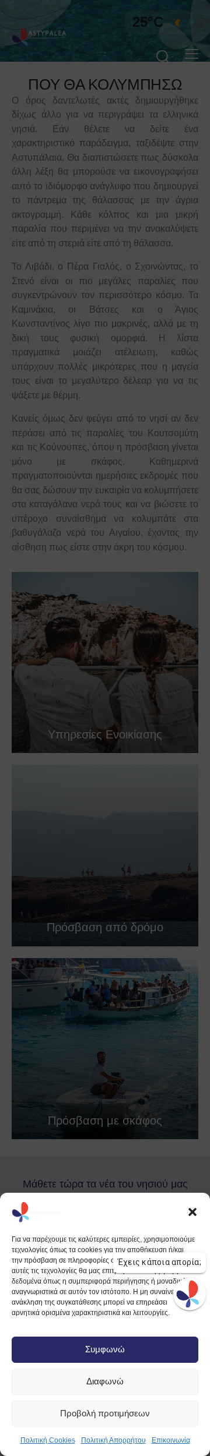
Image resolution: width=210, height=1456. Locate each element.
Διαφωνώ (105, 1381)
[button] (192, 1212)
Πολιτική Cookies (47, 1440)
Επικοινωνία (171, 1440)
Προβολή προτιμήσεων (105, 1413)
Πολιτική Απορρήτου (113, 1440)
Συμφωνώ (105, 1349)
